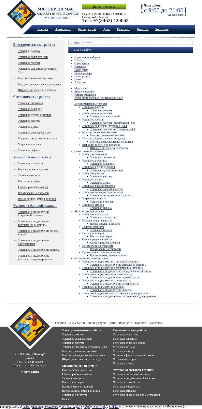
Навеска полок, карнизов (33, 169)
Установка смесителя (30, 103)
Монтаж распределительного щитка (39, 84)
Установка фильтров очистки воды (38, 138)
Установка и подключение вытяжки (39, 249)
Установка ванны (28, 126)
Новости (143, 29)
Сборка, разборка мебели (33, 187)
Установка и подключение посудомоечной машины (112, 267)
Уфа (87, 407)
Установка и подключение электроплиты (106, 280)
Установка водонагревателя (34, 132)
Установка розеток (29, 50)
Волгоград (99, 407)
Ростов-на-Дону (71, 407)
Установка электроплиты (127, 386)
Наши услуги (87, 29)
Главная (42, 29)
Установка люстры (29, 62)
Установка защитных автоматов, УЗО (104, 125)
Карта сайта (81, 69)
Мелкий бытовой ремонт (32, 157)
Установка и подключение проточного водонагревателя (115, 293)
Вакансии (123, 29)
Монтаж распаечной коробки (35, 78)
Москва (114, 407)
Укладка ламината (29, 175)
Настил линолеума (29, 181)
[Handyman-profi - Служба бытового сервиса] (30, 327)
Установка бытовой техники (35, 205)
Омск (26, 407)
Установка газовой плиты (128, 382)
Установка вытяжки (124, 390)
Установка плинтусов (31, 163)
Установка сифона (29, 150)
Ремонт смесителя (85, 94)
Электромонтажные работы (34, 45)
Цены (106, 29)
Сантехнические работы (31, 97)
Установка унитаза (29, 120)
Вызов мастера (83, 73)
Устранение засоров (30, 144)
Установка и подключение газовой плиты (107, 274)
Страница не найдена (87, 57)
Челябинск (51, 407)
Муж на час (81, 88)
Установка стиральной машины (131, 374)
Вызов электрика (84, 91)
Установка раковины (30, 108)
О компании (63, 29)
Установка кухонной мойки (34, 114)
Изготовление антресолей (33, 192)
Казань (36, 407)
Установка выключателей (33, 56)
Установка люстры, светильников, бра (112, 122)
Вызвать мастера (104, 6)
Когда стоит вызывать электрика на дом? (98, 97)
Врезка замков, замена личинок (37, 198)
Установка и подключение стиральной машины (110, 261)
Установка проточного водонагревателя (136, 394)
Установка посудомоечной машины (134, 378)
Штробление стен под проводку (37, 90)
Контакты (161, 29)
